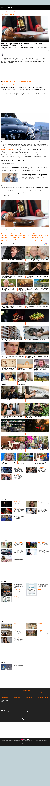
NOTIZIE (8, 7)
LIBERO (3, 740)
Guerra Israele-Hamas (43, 697)
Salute (15, 695)
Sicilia (8, 195)
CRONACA (6, 14)
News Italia (44, 714)
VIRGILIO (6, 740)
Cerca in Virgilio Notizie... (19, 711)
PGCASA (22, 740)
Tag (37, 714)
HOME (2, 14)
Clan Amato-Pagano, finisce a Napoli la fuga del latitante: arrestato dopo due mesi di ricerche (22, 237)
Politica (15, 692)
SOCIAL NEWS (16, 515)
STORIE (15, 623)
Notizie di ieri (4, 698)
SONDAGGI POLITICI (17, 589)
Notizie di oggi (4, 697)
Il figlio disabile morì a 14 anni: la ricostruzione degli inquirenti (16, 81)
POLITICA (39, 501)
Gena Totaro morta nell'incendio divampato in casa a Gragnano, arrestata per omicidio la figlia (23, 233)
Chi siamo (13, 743)
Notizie (7, 711)
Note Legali (17, 743)
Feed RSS (4, 714)
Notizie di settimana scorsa (5, 703)
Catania (4, 195)
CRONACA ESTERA (41, 542)
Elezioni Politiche (29, 697)
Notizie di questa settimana (4, 701)
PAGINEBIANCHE (26, 740)
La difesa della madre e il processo (10, 83)
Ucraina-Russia (17, 697)
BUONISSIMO (46, 740)
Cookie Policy (26, 743)
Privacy (21, 743)
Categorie (22, 714)
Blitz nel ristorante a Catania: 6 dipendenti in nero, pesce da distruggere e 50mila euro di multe (23, 240)
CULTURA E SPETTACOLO (18, 501)
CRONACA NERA (11, 14)
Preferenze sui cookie (32, 743)
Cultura (3, 695)
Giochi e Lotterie (29, 695)
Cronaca (3, 692)
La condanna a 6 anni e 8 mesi (9, 84)
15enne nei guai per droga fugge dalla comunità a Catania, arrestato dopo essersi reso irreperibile (23, 239)
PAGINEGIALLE (11, 740)
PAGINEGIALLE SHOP (17, 740)
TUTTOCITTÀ (31, 740)
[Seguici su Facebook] (23, 719)
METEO (15, 630)
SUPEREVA (25, 741)
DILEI (34, 740)
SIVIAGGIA (37, 740)
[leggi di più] (48, 54)
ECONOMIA (40, 589)
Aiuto (37, 743)
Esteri (27, 692)
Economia (40, 692)
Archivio (30, 714)
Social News (40, 695)
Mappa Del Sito (13, 714)
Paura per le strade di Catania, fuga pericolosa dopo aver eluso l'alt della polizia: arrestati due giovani (24, 235)
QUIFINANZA (41, 740)
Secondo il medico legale (7, 149)
